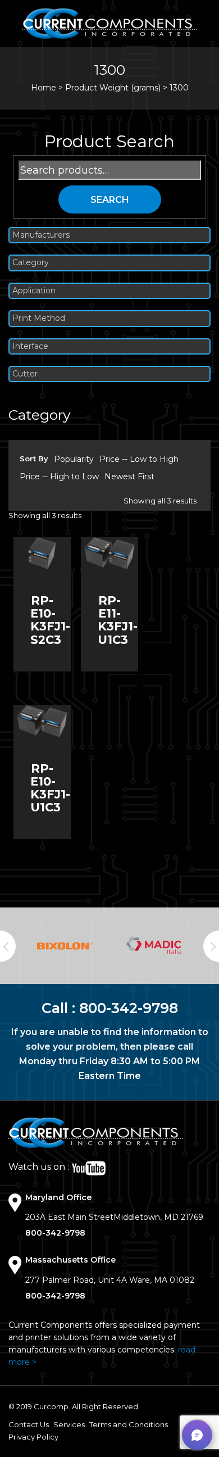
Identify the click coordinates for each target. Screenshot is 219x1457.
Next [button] (211, 946)
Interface (30, 346)
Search (109, 199)
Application (34, 291)
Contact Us (28, 1424)
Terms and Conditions (128, 1424)
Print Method (38, 318)
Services (69, 1424)
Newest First (129, 476)
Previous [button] (8, 946)
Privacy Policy (33, 1436)
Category (30, 262)
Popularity (74, 459)
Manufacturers (41, 235)
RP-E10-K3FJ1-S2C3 (50, 619)
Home (43, 88)
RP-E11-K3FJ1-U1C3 (118, 619)
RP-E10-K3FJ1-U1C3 (50, 787)
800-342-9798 (128, 1008)
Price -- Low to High (139, 459)
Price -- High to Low (59, 476)
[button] (197, 1435)
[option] (65, 946)
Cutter (25, 374)
